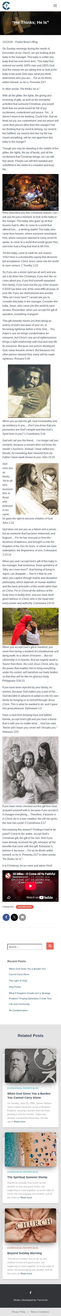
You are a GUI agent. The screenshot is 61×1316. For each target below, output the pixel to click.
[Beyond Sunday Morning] (30, 1225)
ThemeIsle (42, 1300)
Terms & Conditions (40, 1312)
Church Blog (14, 1088)
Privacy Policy (19, 1312)
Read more (19, 1121)
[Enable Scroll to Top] (54, 1309)
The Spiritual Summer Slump (27, 1177)
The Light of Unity (18, 980)
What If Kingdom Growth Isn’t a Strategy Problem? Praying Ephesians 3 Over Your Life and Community (30, 998)
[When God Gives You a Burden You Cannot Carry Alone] (30, 1065)
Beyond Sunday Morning (24, 1253)
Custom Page (30, 1293)
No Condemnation (18, 1010)
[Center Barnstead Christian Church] (7, 6)
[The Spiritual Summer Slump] (30, 1149)
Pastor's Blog (24, 907)
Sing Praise (15, 986)
